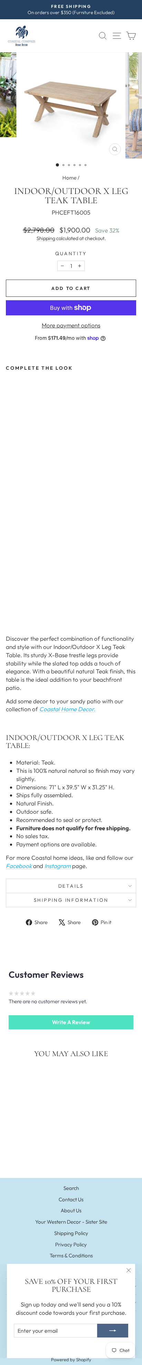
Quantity (71, 253)
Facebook (19, 865)
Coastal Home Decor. (67, 709)
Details (71, 886)
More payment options (71, 325)
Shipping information (71, 900)
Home (69, 177)
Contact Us (71, 1199)
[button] (71, 1022)
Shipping (46, 238)
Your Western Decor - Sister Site (71, 1221)
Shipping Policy (71, 1233)
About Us (71, 1210)
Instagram (57, 865)
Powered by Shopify (71, 1359)
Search (71, 1188)
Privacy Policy (71, 1244)
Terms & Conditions (71, 1255)
